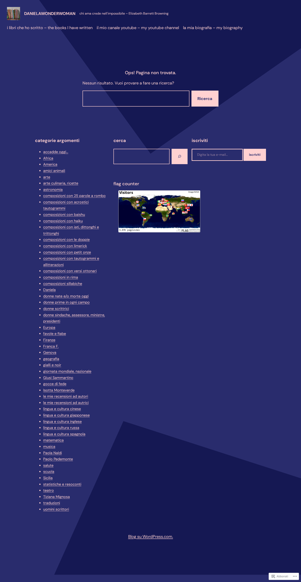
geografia (51, 358)
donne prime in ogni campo (66, 302)
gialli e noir (52, 365)
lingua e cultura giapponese (66, 415)
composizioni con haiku (63, 220)
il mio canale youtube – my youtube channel (138, 27)
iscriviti (254, 154)
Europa (49, 327)
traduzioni (51, 502)
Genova (49, 352)
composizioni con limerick (65, 245)
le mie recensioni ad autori (65, 396)
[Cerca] (180, 156)
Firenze (49, 340)
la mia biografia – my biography (213, 27)
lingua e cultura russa (61, 427)
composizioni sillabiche (62, 283)
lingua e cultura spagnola (64, 434)
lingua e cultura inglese (62, 421)
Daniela (49, 289)
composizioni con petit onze (67, 252)
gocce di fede (54, 383)
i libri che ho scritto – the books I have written (50, 27)
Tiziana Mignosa (56, 496)
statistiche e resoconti (62, 484)
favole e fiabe (54, 333)
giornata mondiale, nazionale (67, 371)
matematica (53, 440)
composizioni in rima (60, 277)
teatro (48, 490)
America (50, 164)
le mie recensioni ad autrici (66, 402)
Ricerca (204, 98)
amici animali (54, 170)
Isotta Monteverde (59, 390)
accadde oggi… (55, 151)
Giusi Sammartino (58, 377)
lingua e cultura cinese (62, 408)
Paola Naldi (52, 452)
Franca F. (51, 346)
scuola (48, 471)
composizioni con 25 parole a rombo (74, 195)
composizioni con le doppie (66, 239)
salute (48, 465)
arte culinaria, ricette (60, 183)
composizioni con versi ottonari (70, 270)
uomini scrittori (56, 509)
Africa (48, 158)
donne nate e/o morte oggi (66, 296)
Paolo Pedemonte (58, 459)
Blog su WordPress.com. (150, 536)
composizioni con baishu (64, 214)
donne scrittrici (56, 308)
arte (46, 177)
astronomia (53, 189)
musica (49, 446)
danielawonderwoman (49, 13)
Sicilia (48, 477)
